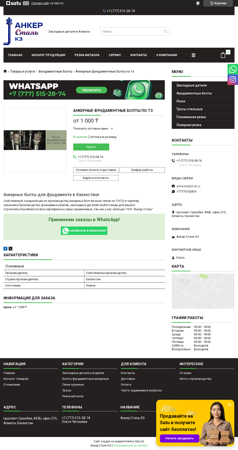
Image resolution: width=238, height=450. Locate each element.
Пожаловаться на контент (130, 445)
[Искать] (166, 31)
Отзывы (186, 373)
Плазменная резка (191, 117)
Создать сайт (40, 3)
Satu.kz (139, 441)
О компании (166, 55)
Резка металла (87, 55)
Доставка (128, 378)
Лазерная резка (188, 125)
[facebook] (5, 249)
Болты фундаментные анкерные (85, 378)
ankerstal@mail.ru (188, 186)
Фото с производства (195, 378)
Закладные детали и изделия (83, 373)
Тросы (66, 390)
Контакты (138, 55)
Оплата (126, 384)
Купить (91, 147)
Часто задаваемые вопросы (141, 390)
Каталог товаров (15, 378)
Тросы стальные (189, 109)
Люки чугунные (73, 384)
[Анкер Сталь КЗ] (23, 31)
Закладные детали (191, 85)
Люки (180, 101)
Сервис (115, 55)
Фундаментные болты (55, 71)
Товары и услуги (22, 71)
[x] (10, 249)
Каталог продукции (48, 55)
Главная (15, 55)
